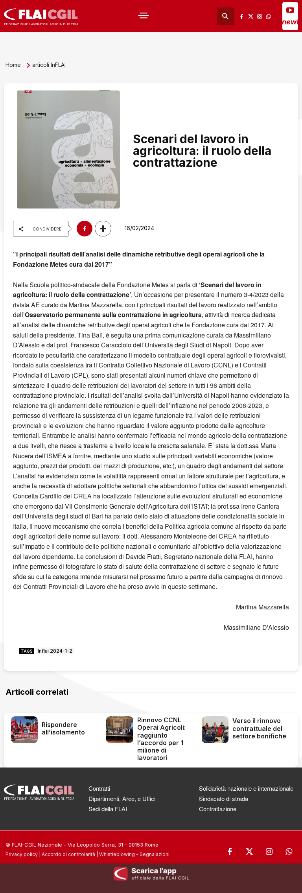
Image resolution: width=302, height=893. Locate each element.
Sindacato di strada (223, 798)
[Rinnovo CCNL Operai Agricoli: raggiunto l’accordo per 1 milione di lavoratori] (119, 729)
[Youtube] (290, 10)
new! (290, 22)
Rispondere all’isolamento (63, 728)
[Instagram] (259, 16)
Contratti (99, 788)
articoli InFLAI (49, 64)
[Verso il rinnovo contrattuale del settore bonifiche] (215, 729)
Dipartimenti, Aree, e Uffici (121, 798)
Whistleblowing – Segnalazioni (134, 854)
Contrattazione (217, 808)
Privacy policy (22, 854)
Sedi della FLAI (107, 808)
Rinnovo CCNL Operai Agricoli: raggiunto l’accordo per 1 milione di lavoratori (161, 739)
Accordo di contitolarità (68, 854)
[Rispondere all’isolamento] (24, 729)
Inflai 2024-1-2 (55, 651)
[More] (103, 228)
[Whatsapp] (268, 16)
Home (13, 64)
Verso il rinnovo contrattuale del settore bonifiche (259, 728)
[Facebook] (241, 16)
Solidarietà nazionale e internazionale (246, 788)
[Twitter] (250, 16)
